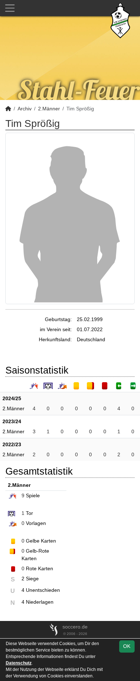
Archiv (25, 108)
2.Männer (49, 108)
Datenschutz (19, 663)
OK (126, 646)
